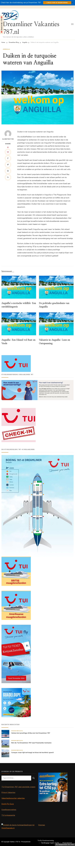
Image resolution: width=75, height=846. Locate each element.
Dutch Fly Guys (7, 804)
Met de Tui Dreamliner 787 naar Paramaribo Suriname (31, 743)
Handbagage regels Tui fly (50, 843)
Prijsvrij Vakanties (8, 792)
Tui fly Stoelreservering (46, 840)
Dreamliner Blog (17, 731)
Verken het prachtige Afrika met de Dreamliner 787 (30, 733)
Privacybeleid (25, 842)
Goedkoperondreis (8, 809)
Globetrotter (8, 139)
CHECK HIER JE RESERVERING (57, 3)
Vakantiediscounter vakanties (13, 798)
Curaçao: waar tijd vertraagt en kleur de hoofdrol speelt (32, 753)
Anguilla (6, 49)
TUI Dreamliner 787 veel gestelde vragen (18, 787)
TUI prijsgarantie (8, 815)
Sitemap (41, 825)
